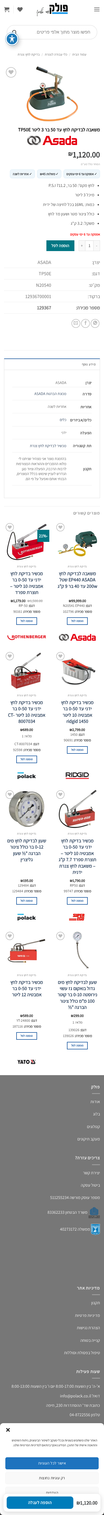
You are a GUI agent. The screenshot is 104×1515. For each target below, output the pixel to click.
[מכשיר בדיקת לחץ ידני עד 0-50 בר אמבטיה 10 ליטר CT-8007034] (26, 671)
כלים (63, 419)
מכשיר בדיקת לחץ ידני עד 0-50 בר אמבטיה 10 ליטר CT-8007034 (26, 711)
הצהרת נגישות (88, 1328)
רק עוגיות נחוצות (52, 1477)
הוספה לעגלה (40, 1502)
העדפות (52, 1492)
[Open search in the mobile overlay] (52, 32)
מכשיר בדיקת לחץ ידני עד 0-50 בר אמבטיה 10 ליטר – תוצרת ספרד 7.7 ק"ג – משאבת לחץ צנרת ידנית (77, 856)
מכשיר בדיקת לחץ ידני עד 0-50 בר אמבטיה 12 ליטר (26, 988)
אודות (95, 1101)
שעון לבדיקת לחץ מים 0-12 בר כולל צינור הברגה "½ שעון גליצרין (26, 850)
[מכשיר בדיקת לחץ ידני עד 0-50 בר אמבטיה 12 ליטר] (26, 950)
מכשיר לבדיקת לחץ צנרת (48, 445)
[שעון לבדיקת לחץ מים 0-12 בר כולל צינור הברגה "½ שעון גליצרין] (26, 809)
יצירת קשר (91, 1173)
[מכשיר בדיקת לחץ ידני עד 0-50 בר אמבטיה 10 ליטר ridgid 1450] (77, 671)
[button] (8, 1430)
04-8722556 (80, 1415)
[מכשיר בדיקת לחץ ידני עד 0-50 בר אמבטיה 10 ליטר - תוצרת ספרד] (26, 542)
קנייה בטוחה (90, 1340)
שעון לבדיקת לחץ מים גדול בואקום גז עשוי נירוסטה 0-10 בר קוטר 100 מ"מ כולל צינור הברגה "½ (77, 994)
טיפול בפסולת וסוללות (82, 1352)
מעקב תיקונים (88, 1139)
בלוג (96, 1114)
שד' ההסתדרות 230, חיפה (67, 1405)
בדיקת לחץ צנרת (29, 54)
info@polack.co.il (75, 1396)
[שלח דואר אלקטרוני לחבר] (75, 323)
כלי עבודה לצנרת (56, 54)
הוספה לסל (60, 245)
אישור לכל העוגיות (52, 1463)
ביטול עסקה (90, 1185)
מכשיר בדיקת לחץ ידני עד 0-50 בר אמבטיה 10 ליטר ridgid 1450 (77, 711)
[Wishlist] (20, 9)
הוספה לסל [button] (77, 621)
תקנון (95, 1303)
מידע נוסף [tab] (89, 364)
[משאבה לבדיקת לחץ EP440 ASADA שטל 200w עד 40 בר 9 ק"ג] (77, 542)
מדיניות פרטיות (87, 1315)
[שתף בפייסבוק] (85, 323)
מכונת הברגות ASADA (50, 393)
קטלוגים (93, 1126)
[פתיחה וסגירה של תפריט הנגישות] (12, 38)
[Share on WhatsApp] (95, 323)
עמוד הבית (79, 54)
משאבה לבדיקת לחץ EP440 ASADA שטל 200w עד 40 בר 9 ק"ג (77, 579)
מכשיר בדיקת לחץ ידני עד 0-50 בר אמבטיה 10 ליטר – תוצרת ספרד (26, 582)
